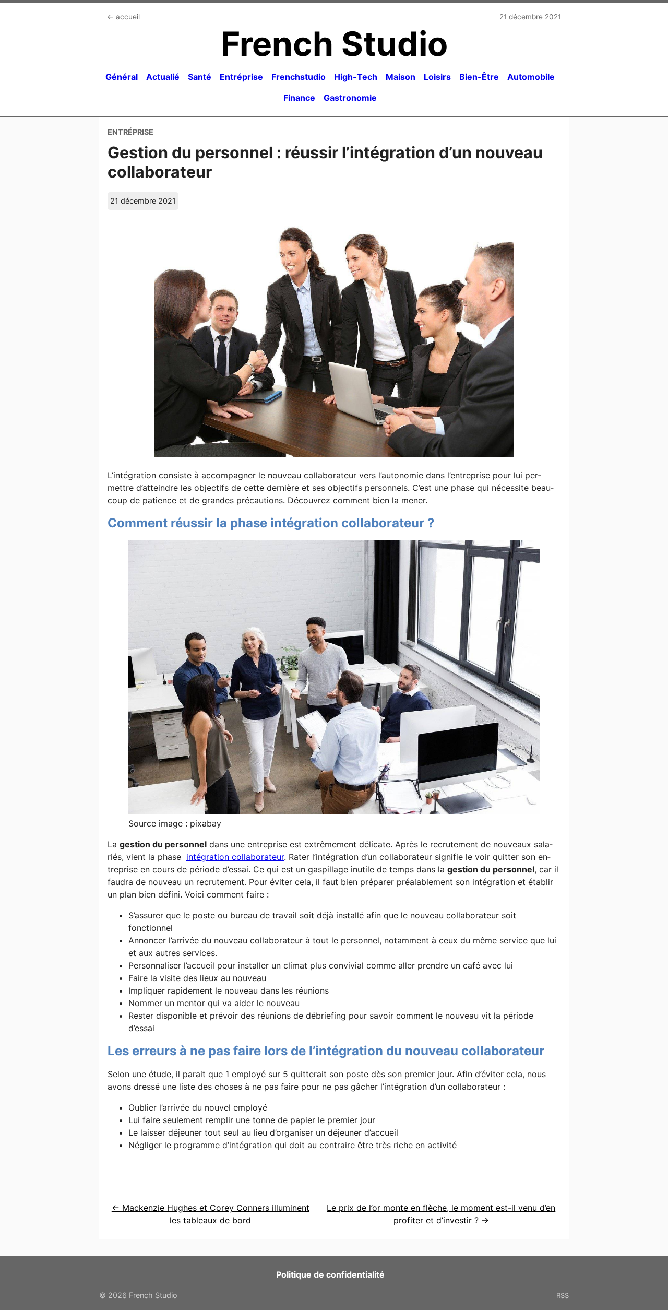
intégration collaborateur (235, 857)
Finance (299, 97)
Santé (199, 77)
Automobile (531, 77)
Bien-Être (479, 77)
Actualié (163, 77)
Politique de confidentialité (330, 1274)
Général (121, 77)
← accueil (123, 17)
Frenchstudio (298, 77)
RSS (562, 1295)
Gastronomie (350, 97)
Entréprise (241, 77)
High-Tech (355, 77)
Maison (400, 77)
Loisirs (437, 77)
